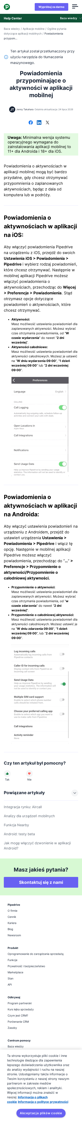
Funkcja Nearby (16, 825)
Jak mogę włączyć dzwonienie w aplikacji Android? (37, 845)
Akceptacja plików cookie (41, 1113)
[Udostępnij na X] (47, 123)
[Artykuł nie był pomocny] (29, 773)
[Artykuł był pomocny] (7, 773)
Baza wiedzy (12, 28)
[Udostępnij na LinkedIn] (39, 123)
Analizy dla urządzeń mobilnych (29, 816)
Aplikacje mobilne (33, 28)
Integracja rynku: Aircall (23, 807)
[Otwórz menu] (75, 6)
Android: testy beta (19, 834)
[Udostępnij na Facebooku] (30, 123)
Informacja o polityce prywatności (43, 1102)
